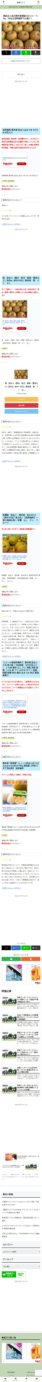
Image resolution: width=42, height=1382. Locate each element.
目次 (19, 74)
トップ (11, 1375)
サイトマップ (31, 1375)
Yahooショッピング (21, 411)
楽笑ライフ (21, 2)
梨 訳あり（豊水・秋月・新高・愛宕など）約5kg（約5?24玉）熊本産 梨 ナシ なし (15, 322)
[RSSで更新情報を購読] (30, 959)
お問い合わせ (31, 1372)
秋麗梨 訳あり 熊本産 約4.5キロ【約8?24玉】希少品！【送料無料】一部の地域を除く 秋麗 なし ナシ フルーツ (15, 557)
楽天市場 (21, 405)
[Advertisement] (21, 104)
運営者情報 (10, 1372)
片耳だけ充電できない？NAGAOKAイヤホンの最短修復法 (21, 1235)
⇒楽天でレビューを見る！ (11, 224)
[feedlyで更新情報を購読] (11, 959)
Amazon (21, 399)
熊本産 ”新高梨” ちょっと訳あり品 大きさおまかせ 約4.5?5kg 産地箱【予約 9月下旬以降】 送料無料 (15, 809)
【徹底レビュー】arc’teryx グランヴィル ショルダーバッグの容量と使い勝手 (21, 1211)
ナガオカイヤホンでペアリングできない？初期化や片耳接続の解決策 (21, 1227)
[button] (35, 52)
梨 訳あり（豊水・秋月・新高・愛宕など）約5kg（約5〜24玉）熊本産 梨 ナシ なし (21, 386)
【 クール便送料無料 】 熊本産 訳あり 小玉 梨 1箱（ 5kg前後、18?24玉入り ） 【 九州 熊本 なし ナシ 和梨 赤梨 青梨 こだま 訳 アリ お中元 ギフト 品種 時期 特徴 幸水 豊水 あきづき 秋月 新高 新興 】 (15, 704)
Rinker (24, 393)
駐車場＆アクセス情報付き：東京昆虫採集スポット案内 (21, 1219)
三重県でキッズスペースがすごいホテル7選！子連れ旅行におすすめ (20, 1203)
